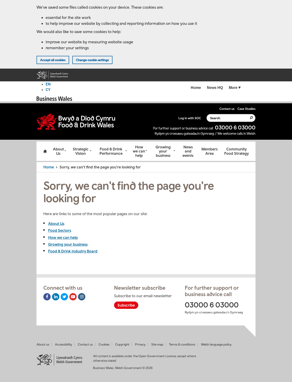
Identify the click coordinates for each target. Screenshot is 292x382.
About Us (58, 151)
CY (48, 89)
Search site (248, 117)
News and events (187, 151)
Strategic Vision (81, 151)
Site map (157, 344)
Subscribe (126, 305)
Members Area (209, 151)
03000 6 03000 (235, 127)
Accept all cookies (52, 60)
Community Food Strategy (236, 151)
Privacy (140, 344)
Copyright (122, 344)
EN (48, 84)
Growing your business (163, 151)
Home (45, 151)
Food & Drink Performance (111, 151)
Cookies (104, 344)
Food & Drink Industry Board (72, 251)
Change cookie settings (92, 60)
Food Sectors (59, 230)
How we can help (139, 151)
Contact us (85, 344)
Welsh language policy (216, 344)
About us (42, 344)
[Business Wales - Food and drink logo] (75, 121)
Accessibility (63, 344)
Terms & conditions (182, 344)
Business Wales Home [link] (54, 98)
